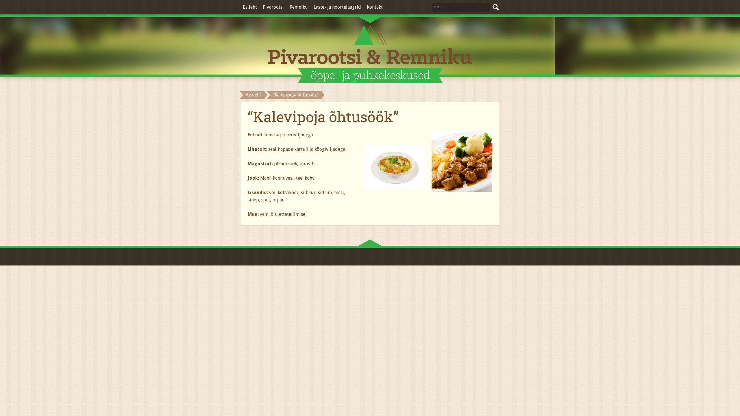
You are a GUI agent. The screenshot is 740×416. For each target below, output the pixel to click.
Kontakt (375, 7)
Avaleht (253, 95)
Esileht (250, 7)
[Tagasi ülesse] (370, 243)
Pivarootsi (273, 7)
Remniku (299, 7)
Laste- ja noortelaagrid (337, 7)
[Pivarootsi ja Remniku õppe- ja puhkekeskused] (370, 54)
